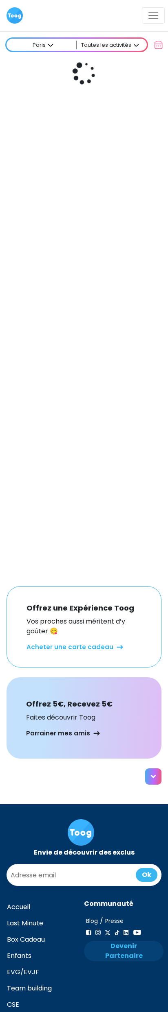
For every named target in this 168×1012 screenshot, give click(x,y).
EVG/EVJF (23, 972)
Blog (92, 921)
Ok (146, 874)
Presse (114, 921)
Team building (29, 988)
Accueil (18, 907)
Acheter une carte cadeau (70, 647)
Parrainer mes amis (58, 733)
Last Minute (25, 923)
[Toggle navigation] (153, 15)
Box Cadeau (26, 939)
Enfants (19, 955)
